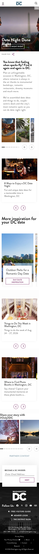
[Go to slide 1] (3, 147)
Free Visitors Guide (21, 511)
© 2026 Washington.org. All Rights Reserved (19, 549)
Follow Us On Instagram (25, 505)
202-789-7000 (9, 531)
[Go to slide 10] (19, 147)
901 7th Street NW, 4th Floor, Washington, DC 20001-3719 (19, 528)
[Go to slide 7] (14, 147)
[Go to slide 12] (21, 448)
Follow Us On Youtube (29, 505)
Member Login (21, 515)
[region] (18, 134)
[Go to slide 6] (13, 147)
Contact (24, 543)
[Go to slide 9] (18, 147)
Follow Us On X (21, 506)
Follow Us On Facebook (16, 505)
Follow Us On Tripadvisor (34, 505)
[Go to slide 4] (9, 147)
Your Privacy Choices (10, 540)
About (28, 540)
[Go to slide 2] (6, 147)
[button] (13, 46)
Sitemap (14, 543)
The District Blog (22, 519)
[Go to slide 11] (20, 448)
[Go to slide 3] (7, 147)
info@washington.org (27, 531)
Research (17, 546)
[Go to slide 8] (16, 147)
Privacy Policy (19, 536)
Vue (36, 8)
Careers (9, 543)
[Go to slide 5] (11, 147)
